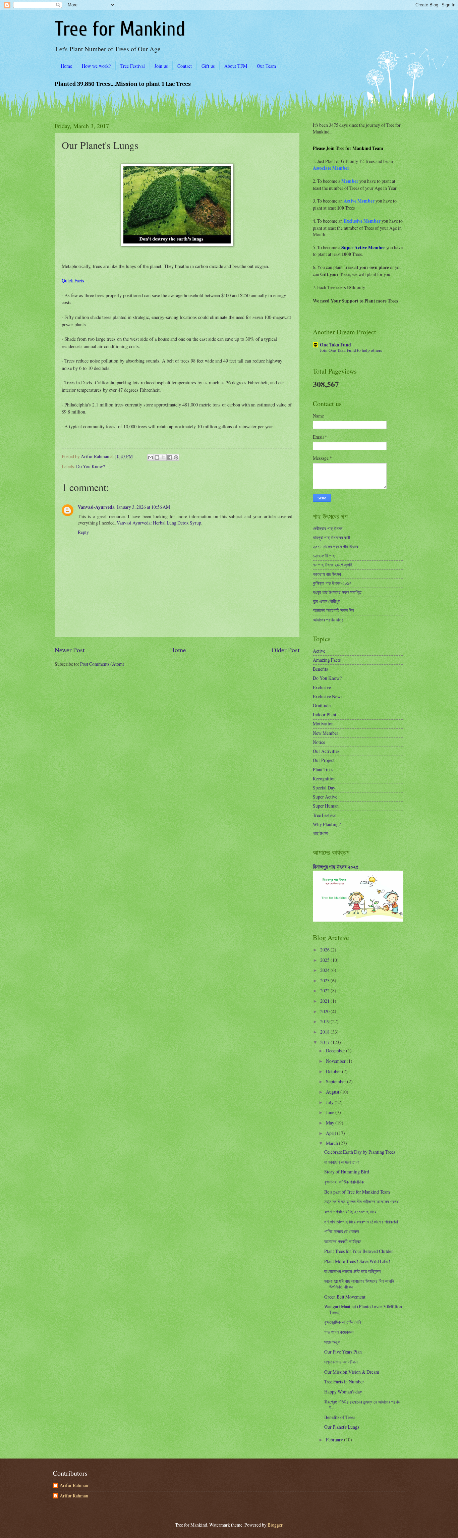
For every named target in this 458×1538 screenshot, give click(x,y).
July (330, 1102)
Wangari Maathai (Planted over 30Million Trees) (363, 1309)
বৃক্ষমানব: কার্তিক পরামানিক (344, 1181)
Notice (319, 742)
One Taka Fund (335, 344)
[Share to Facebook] (169, 457)
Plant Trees (323, 769)
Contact (184, 66)
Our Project (324, 760)
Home (66, 66)
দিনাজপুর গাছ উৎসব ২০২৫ (335, 867)
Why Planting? (327, 824)
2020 (325, 1011)
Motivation (323, 723)
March (332, 1143)
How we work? (96, 66)
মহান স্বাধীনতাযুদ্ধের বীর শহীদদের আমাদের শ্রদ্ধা (361, 1201)
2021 (325, 1001)
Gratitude (322, 705)
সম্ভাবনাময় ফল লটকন (340, 1362)
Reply (83, 532)
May (330, 1122)
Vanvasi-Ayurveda (96, 507)
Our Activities (326, 751)
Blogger (275, 1525)
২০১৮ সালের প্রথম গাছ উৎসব (335, 546)
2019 (325, 1021)
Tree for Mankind (120, 29)
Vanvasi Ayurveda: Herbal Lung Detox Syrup (159, 522)
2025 (325, 960)
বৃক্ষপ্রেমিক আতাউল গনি (342, 1322)
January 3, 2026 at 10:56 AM (143, 507)
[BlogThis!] (157, 457)
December (336, 1050)
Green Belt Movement (344, 1297)
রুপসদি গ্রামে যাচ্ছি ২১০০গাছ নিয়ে (350, 1211)
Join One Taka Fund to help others (351, 350)
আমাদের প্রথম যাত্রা (329, 619)
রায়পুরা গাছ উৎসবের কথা (331, 537)
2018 (325, 1032)
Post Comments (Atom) (102, 664)
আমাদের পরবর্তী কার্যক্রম (342, 1241)
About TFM (235, 66)
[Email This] (150, 457)
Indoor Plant (324, 714)
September (336, 1081)
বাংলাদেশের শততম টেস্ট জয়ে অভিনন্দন (352, 1271)
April (331, 1133)
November (336, 1061)
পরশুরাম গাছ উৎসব (327, 574)
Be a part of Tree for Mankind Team (357, 1192)
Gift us (208, 66)
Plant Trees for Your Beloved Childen (359, 1251)
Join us (161, 66)
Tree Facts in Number (344, 1381)
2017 (325, 1042)
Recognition (324, 778)
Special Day (324, 787)
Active (319, 651)
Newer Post (69, 650)
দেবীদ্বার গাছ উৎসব (328, 528)
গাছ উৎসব (320, 833)
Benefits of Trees (339, 1417)
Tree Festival (132, 66)
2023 (325, 980)
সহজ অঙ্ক (332, 1342)
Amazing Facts (327, 660)
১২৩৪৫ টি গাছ (324, 555)
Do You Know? (90, 466)
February (335, 1439)
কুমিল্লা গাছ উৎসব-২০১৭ (332, 583)
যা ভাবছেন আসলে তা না (341, 1162)
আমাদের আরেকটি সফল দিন (333, 610)
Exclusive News (327, 696)
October (334, 1071)
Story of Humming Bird (346, 1171)
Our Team (266, 66)
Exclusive (322, 687)
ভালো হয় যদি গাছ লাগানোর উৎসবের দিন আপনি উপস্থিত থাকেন (359, 1284)
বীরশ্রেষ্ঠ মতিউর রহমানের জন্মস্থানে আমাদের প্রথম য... (362, 1404)
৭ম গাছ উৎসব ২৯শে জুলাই (332, 564)
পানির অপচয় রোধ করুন (341, 1231)
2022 (325, 990)
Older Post (285, 650)
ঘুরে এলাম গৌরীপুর (326, 601)
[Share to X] (163, 457)
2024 (325, 970)
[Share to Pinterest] (176, 457)
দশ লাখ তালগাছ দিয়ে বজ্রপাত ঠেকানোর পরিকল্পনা (361, 1221)
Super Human (326, 806)
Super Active (325, 796)
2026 (325, 949)
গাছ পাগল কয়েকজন (338, 1332)
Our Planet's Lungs (341, 1427)
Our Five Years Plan (343, 1352)
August (333, 1092)
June (330, 1112)
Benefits (320, 669)
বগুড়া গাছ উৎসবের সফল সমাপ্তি (337, 592)
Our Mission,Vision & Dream (351, 1372)
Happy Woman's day (343, 1391)
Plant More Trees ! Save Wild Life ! (357, 1261)
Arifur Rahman (74, 1485)
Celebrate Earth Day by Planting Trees (359, 1152)
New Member (325, 733)
